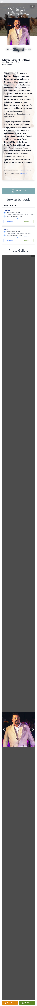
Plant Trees (26, 221)
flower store (23, 173)
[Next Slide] (33, 729)
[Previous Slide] (4, 729)
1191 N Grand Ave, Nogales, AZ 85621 (18, 218)
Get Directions (10, 221)
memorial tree (25, 171)
